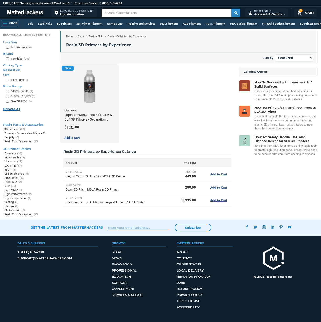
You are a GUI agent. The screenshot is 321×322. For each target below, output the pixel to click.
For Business (21, 47)
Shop (116, 252)
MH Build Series (16, 173)
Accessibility (188, 307)
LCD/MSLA (14, 189)
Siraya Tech (14, 157)
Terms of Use (188, 301)
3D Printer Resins (17, 149)
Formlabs (20, 58)
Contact (184, 258)
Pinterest (281, 227)
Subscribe (193, 228)
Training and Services (141, 23)
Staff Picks (45, 23)
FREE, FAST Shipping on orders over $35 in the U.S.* (37, 3)
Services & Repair (127, 295)
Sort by (268, 58)
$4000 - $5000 (22, 91)
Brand (8, 54)
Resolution (11, 70)
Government (123, 289)
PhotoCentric (14, 210)
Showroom (122, 264)
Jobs (181, 283)
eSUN (10, 169)
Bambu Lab (115, 23)
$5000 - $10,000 (23, 96)
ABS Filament (192, 23)
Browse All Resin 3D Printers (26, 34)
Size (6, 75)
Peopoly (11, 137)
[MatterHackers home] (25, 13)
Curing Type (13, 65)
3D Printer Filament (89, 23)
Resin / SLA (95, 36)
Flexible (11, 206)
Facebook (247, 227)
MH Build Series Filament (278, 23)
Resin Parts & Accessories (23, 125)
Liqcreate (13, 161)
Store (81, 36)
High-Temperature (17, 198)
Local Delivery (190, 270)
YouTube (289, 227)
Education (121, 277)
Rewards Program (194, 277)
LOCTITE (13, 165)
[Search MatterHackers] (235, 13)
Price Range (13, 86)
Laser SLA (13, 181)
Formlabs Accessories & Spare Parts (25, 133)
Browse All (11, 109)
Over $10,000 (21, 101)
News (117, 258)
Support (119, 283)
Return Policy (189, 289)
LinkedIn (272, 227)
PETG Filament (215, 23)
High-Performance (18, 194)
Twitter (255, 227)
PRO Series (14, 177)
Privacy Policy (190, 295)
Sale (30, 23)
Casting (11, 202)
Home (69, 36)
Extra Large (20, 79)
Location (10, 42)
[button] (74, 12)
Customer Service (86, 3)
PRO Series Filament (243, 23)
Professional (124, 270)
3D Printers (64, 23)
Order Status (189, 264)
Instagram (264, 227)
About (182, 252)
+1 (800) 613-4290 (110, 3)
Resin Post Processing (21, 141)
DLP (10, 186)
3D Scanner (14, 129)
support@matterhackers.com (44, 258)
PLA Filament (169, 23)
